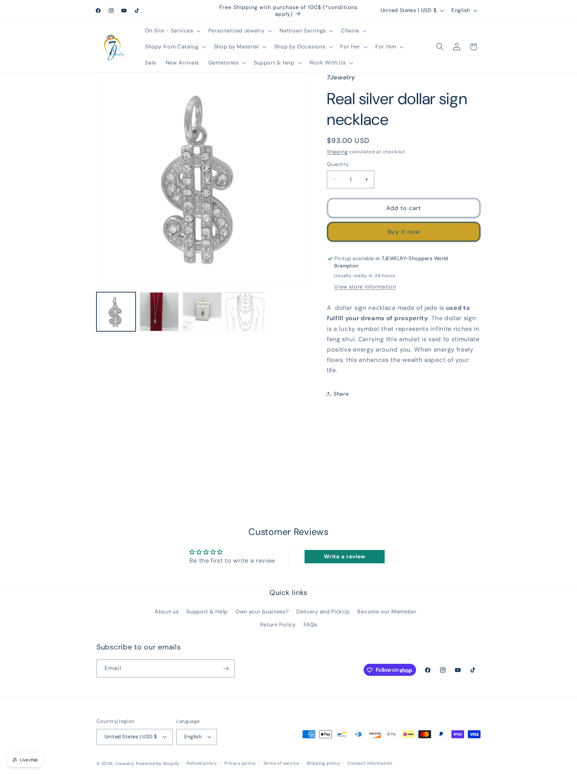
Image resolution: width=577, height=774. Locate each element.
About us (167, 611)
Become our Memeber (386, 611)
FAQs (310, 624)
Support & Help (207, 611)
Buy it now (404, 231)
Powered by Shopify (158, 764)
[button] (172, 31)
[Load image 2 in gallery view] (159, 311)
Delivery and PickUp (323, 611)
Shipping (337, 152)
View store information (365, 286)
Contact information (370, 763)
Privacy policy (239, 763)
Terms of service (281, 763)
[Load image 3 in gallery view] (202, 311)
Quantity (338, 164)
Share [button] (341, 393)
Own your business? (261, 611)
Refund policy (202, 763)
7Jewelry (124, 764)
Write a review (344, 556)
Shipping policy (323, 763)
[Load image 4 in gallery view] (244, 311)
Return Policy (278, 624)
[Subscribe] (225, 669)
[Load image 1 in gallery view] (116, 311)
